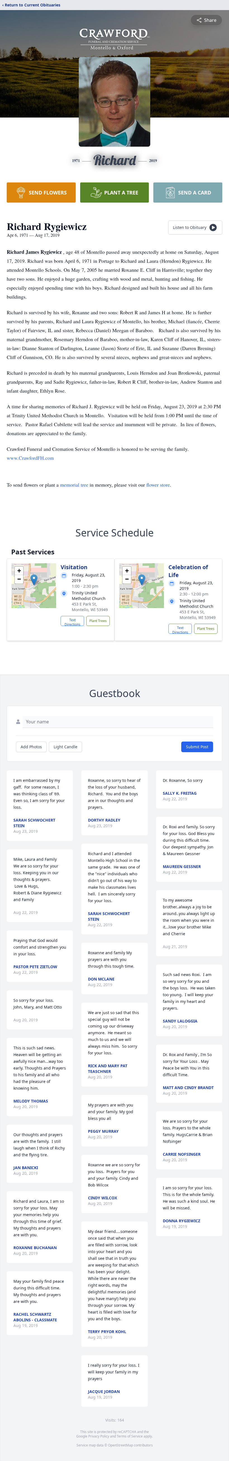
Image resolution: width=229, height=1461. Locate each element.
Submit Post (197, 746)
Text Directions (72, 622)
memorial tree (74, 484)
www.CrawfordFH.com (30, 457)
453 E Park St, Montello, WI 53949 (90, 606)
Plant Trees (98, 620)
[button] (33, 580)
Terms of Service (130, 1436)
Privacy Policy (98, 1436)
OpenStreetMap (120, 1445)
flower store (158, 484)
